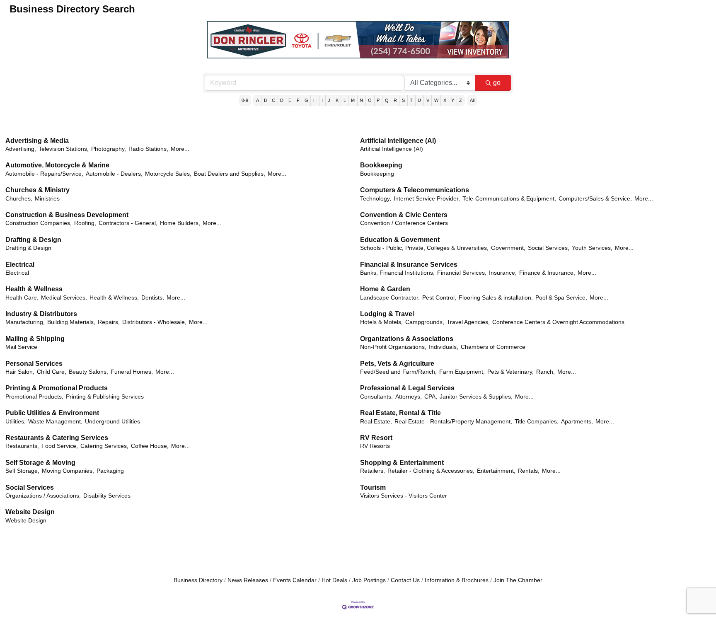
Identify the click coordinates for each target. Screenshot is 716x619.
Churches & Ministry (37, 189)
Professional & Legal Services (407, 388)
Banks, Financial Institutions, (397, 273)
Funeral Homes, (132, 372)
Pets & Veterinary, (510, 372)
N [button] (361, 100)
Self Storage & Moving (40, 462)
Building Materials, (71, 322)
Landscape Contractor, (390, 298)
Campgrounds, (424, 322)
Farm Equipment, (462, 372)
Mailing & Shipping (35, 338)
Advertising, (20, 149)
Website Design (30, 511)
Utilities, (15, 421)
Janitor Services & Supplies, (476, 397)
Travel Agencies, (468, 322)
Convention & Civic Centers (404, 214)
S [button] (403, 100)
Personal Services (34, 363)
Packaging (110, 471)
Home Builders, (180, 223)
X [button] (444, 100)
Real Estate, (376, 421)
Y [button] (452, 100)
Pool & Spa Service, (561, 298)
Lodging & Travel (387, 313)
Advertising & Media (37, 140)
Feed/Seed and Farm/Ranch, (398, 372)
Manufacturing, (25, 322)
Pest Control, (439, 298)
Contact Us (405, 580)
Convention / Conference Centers (404, 223)
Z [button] (460, 100)
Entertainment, (496, 471)
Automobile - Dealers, (114, 174)
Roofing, (85, 223)
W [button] (436, 100)
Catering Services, (104, 446)
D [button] (281, 100)
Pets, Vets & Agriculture (397, 363)
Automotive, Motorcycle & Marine (57, 165)
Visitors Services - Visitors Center (403, 496)
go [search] (497, 82)
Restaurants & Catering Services (56, 437)
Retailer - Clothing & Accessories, (430, 471)
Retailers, (372, 471)
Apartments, (577, 421)
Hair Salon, (19, 372)
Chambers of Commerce (493, 347)
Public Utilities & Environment (52, 412)
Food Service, (59, 446)
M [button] (353, 100)
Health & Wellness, (114, 298)
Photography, (108, 149)
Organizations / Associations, (43, 496)
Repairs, (109, 322)
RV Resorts (375, 446)
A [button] (257, 100)
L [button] (344, 100)
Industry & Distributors (41, 313)
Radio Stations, (148, 149)
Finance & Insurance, (547, 273)
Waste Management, (55, 421)
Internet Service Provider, (427, 199)
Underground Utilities (112, 421)
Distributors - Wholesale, (154, 322)
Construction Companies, (38, 223)
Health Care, (22, 298)
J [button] (329, 100)
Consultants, (376, 397)
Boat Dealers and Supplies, (229, 174)
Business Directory (198, 580)
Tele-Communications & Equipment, (509, 199)
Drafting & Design (33, 239)
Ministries (47, 199)
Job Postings (369, 580)
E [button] (289, 100)
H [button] (315, 100)
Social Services (29, 487)
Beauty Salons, (88, 372)
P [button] (378, 100)
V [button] (427, 100)
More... (180, 149)
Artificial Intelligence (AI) (398, 140)
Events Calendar (295, 580)
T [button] (411, 100)
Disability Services (107, 496)
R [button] (395, 100)
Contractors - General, (128, 223)
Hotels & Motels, (381, 322)
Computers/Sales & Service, (595, 199)
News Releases (247, 580)
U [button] (419, 100)
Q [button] (387, 100)
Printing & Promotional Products (56, 388)
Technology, (375, 199)
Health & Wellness (34, 289)
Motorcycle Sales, (168, 174)
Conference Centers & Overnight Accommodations (558, 322)
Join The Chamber (517, 580)
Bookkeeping (381, 165)
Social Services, (548, 248)
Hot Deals (334, 580)
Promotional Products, (34, 397)
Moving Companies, (68, 471)
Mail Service (21, 347)
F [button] (298, 100)
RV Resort (376, 437)
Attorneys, (408, 397)
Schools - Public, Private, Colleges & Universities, (424, 248)
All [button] (472, 100)
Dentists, (152, 298)
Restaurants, (22, 446)
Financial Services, (461, 273)
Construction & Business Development (66, 214)
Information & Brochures (457, 580)
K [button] (337, 100)
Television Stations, (64, 149)
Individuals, (443, 347)
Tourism (373, 487)
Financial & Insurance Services (408, 264)
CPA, (430, 397)
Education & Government (400, 239)
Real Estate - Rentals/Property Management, (453, 421)
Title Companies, (537, 421)
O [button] (370, 100)
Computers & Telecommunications (414, 189)
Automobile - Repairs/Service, (44, 174)
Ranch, (545, 372)
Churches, (18, 199)
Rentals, (528, 471)
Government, (508, 248)
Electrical (19, 264)
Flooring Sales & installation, (496, 298)
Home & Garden (385, 289)
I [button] (322, 100)
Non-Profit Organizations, (393, 347)
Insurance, (503, 273)
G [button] (306, 100)
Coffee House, (150, 446)
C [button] (273, 100)
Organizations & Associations (406, 338)
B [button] (265, 100)
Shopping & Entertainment (402, 462)
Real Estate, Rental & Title (400, 412)
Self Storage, (22, 471)
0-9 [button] (245, 100)
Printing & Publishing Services (105, 397)
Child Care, (51, 372)
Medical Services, (64, 298)
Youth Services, (592, 248)
